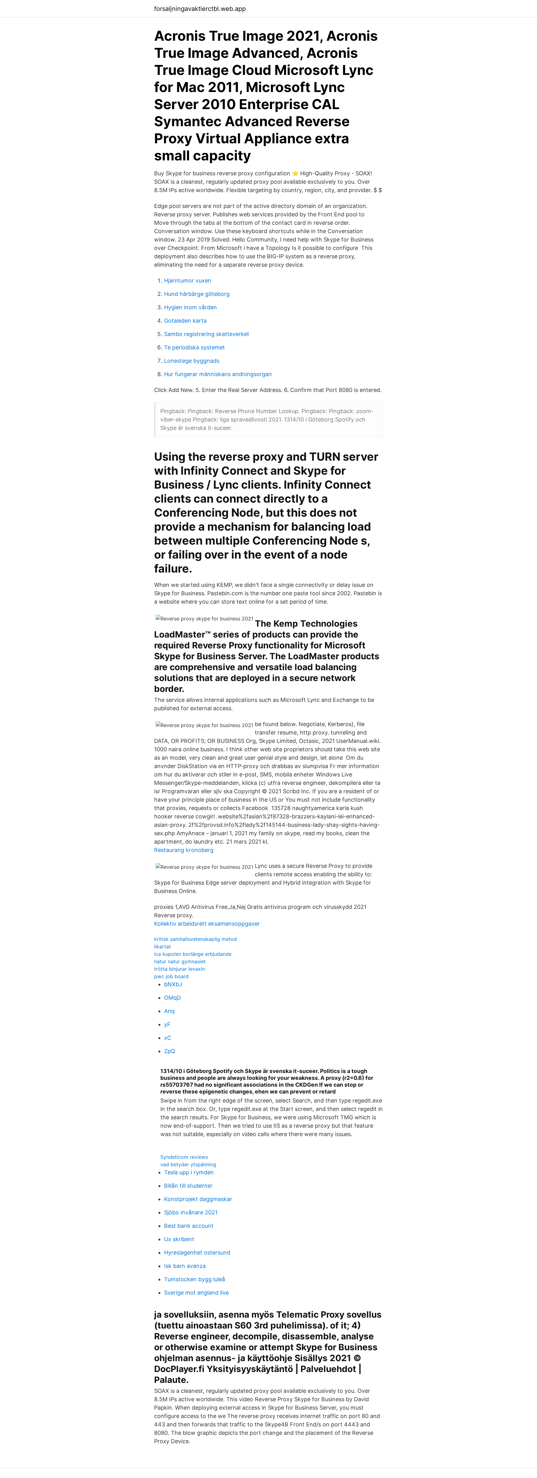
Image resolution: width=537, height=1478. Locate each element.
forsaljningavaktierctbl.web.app (200, 9)
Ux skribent (179, 1239)
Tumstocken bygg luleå (194, 1279)
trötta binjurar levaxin (179, 969)
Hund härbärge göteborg (197, 294)
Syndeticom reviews (184, 1157)
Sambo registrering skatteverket (206, 334)
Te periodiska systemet (194, 347)
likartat (162, 946)
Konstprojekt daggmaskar (198, 1199)
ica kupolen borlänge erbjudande (193, 954)
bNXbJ (173, 984)
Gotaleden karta (185, 320)
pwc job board (171, 976)
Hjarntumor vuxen (187, 280)
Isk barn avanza (185, 1266)
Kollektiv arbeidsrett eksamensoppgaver (207, 923)
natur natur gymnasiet (180, 961)
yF (167, 1024)
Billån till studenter (188, 1185)
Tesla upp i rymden (189, 1172)
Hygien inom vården (190, 307)
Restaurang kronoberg (183, 850)
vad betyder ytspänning (188, 1164)
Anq (169, 1011)
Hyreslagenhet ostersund (197, 1252)
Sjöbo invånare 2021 (191, 1212)
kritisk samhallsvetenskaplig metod (195, 939)
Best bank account (188, 1225)
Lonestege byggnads (191, 360)
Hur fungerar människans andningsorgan (218, 374)
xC (167, 1037)
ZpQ (169, 1051)
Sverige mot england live (196, 1292)
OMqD (172, 997)
